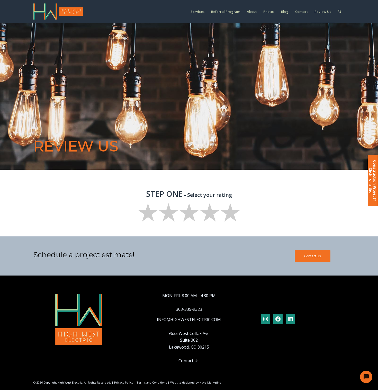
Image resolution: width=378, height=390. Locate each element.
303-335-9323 (189, 309)
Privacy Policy (123, 382)
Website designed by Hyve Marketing (195, 382)
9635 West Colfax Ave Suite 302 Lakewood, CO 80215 (189, 340)
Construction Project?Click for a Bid (372, 180)
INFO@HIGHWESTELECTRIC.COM (189, 319)
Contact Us (189, 361)
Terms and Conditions (152, 382)
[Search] (340, 11)
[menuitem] (197, 11)
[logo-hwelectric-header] (58, 11)
